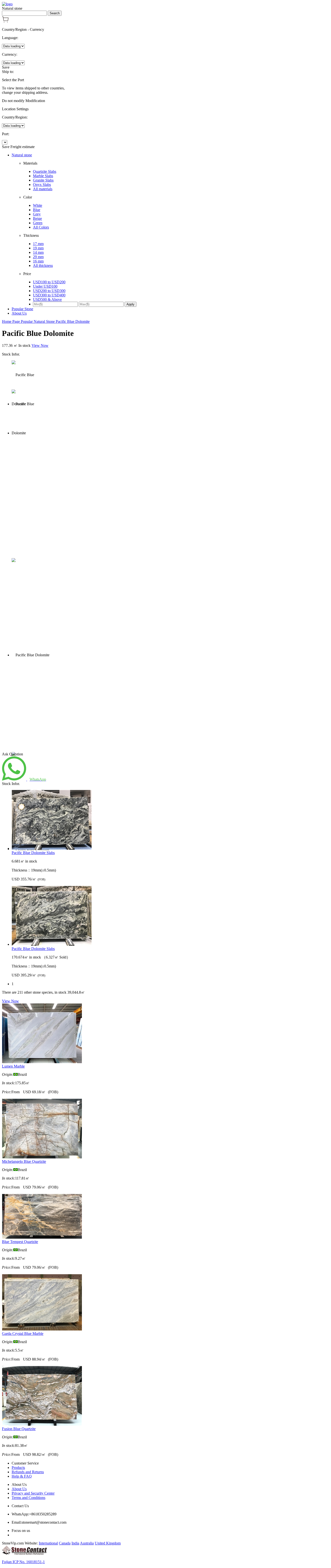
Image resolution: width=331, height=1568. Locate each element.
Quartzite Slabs (44, 171)
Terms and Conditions (28, 1498)
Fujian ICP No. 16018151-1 (23, 1562)
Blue (36, 210)
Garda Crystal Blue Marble (22, 1333)
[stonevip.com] (7, 4)
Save (5, 67)
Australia (87, 1543)
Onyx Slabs (42, 184)
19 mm (38, 248)
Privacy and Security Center (33, 1493)
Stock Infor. (11, 354)
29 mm (38, 257)
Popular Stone (22, 309)
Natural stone (22, 155)
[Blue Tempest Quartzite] (42, 1237)
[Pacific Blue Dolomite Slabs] (170, 820)
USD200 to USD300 (49, 291)
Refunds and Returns (28, 1472)
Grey (37, 214)
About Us (19, 313)
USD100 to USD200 (49, 282)
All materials (42, 189)
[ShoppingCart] (5, 21)
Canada (65, 1543)
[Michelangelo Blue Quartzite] (42, 1157)
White (37, 205)
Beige (37, 218)
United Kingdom (108, 1543)
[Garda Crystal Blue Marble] (42, 1329)
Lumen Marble (13, 1066)
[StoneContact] (24, 1554)
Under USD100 (45, 286)
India (75, 1543)
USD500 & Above (47, 299)
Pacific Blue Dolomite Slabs (33, 853)
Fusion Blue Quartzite (19, 1429)
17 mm (38, 244)
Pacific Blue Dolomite (73, 321)
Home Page (11, 321)
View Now (40, 345)
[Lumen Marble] (42, 1062)
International (48, 1543)
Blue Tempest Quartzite (20, 1242)
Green (37, 223)
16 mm (38, 261)
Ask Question (12, 754)
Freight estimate (22, 147)
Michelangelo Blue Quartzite (24, 1161)
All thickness (43, 265)
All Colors (41, 227)
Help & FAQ (22, 1476)
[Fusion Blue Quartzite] (42, 1424)
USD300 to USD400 (49, 295)
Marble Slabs (43, 176)
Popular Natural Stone (38, 321)
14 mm (38, 252)
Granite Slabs (43, 180)
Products (18, 1467)
